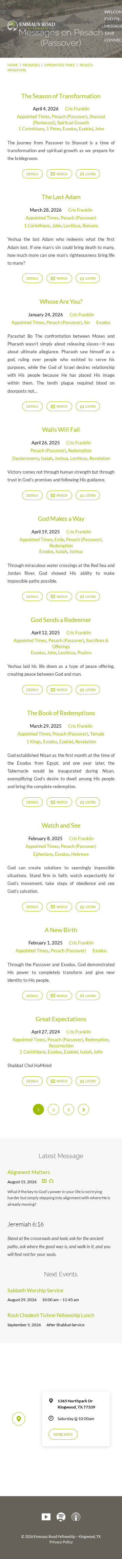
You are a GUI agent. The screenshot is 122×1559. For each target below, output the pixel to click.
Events (111, 19)
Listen (90, 174)
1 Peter (53, 128)
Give (110, 33)
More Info (63, 1434)
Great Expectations (61, 1019)
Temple (97, 734)
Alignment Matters (28, 1172)
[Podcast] (76, 1517)
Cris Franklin (77, 108)
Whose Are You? (61, 301)
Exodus (70, 128)
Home (12, 65)
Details (32, 174)
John (99, 128)
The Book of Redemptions (61, 712)
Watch (61, 174)
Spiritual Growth (73, 122)
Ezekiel (86, 128)
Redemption (80, 450)
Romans (90, 225)
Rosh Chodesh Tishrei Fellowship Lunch (50, 1315)
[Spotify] (61, 1517)
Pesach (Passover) (69, 116)
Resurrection (61, 1045)
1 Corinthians (31, 128)
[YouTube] (46, 1517)
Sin (87, 322)
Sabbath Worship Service (35, 1290)
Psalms (85, 652)
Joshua (61, 458)
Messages (31, 65)
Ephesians (43, 854)
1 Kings (33, 741)
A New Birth (61, 930)
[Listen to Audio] (51, 1181)
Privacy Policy (61, 1542)
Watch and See (61, 825)
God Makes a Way (61, 518)
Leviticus (72, 225)
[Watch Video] (44, 1181)
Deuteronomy (25, 458)
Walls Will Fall (61, 429)
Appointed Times (59, 65)
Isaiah (47, 458)
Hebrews (80, 854)
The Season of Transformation (61, 96)
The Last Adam (61, 196)
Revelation (99, 458)
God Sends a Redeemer (61, 619)
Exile (59, 539)
